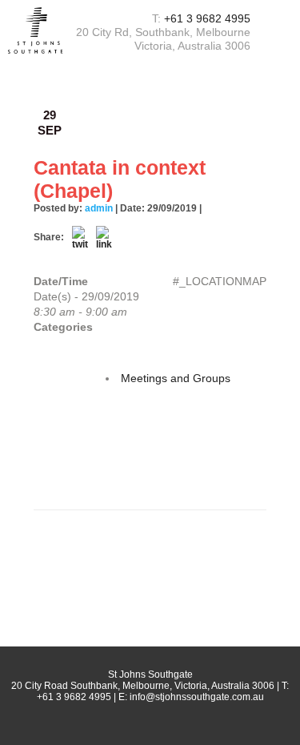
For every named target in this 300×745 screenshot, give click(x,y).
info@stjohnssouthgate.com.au (197, 697)
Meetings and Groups (175, 378)
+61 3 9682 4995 (207, 18)
